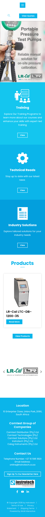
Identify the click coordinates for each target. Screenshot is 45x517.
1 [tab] (20, 79)
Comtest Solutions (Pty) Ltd (22, 438)
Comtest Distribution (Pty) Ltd (22, 432)
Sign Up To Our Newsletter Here (22, 474)
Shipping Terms (27, 508)
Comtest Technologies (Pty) (22, 435)
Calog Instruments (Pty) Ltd (23, 444)
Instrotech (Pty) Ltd (22, 441)
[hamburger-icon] (22, 5)
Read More (14, 322)
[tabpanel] (22, 51)
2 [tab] (23, 79)
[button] (4, 371)
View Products (22, 336)
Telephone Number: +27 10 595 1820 (23, 458)
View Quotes (28, 16)
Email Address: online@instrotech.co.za (22, 463)
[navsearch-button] (8, 15)
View (22, 135)
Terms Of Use (17, 505)
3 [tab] (27, 79)
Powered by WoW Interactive (22, 511)
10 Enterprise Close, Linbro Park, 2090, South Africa (22, 413)
